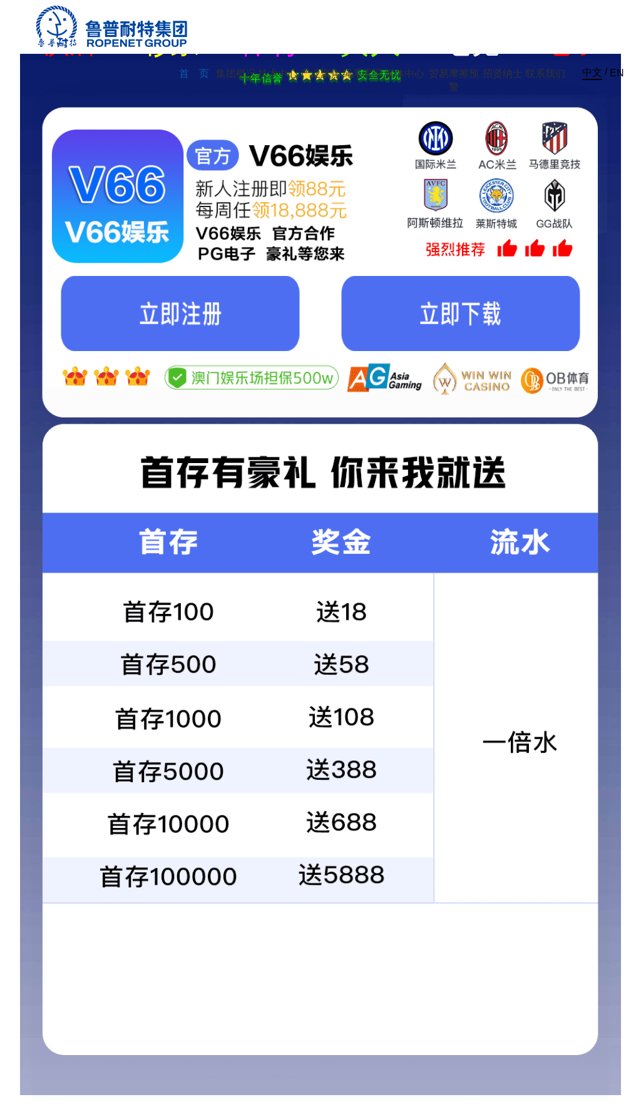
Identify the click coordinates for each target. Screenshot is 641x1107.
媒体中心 (404, 73)
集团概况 (236, 73)
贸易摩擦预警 (454, 80)
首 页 (194, 73)
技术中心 (278, 73)
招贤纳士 (503, 73)
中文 (592, 72)
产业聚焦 (320, 73)
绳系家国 (362, 73)
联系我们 (545, 73)
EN (617, 73)
